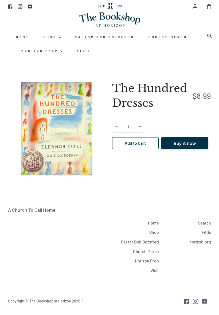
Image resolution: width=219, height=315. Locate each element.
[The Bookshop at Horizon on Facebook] (186, 301)
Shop (51, 37)
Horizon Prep (40, 50)
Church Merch (167, 37)
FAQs (206, 232)
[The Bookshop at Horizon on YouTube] (204, 301)
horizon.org (200, 241)
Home (22, 37)
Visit (84, 50)
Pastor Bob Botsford (105, 37)
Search (204, 222)
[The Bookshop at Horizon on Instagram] (195, 301)
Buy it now (185, 143)
